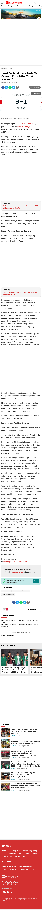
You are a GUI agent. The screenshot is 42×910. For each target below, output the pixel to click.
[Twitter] (6, 87)
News (11, 68)
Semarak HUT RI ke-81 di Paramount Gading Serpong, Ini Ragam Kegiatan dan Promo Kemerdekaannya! (24, 754)
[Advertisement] (21, 42)
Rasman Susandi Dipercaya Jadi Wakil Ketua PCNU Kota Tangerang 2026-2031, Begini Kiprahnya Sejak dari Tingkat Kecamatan (14, 672)
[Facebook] (3, 87)
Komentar (36, 87)
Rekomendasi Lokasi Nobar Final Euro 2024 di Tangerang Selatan (21, 207)
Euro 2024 (6, 591)
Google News (17, 572)
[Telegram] (13, 87)
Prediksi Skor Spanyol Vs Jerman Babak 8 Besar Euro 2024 (20, 293)
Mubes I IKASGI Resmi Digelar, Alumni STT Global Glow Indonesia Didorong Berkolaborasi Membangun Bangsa (25, 776)
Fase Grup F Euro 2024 (26, 124)
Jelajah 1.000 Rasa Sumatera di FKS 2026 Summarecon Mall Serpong (25, 742)
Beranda (4, 68)
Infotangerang (9, 562)
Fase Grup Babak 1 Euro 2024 (21, 591)
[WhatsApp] (10, 87)
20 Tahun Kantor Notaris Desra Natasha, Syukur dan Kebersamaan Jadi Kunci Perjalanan (25, 786)
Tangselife (22, 562)
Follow (36, 581)
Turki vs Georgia (23, 127)
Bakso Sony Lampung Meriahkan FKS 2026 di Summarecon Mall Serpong (24, 731)
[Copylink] (17, 87)
